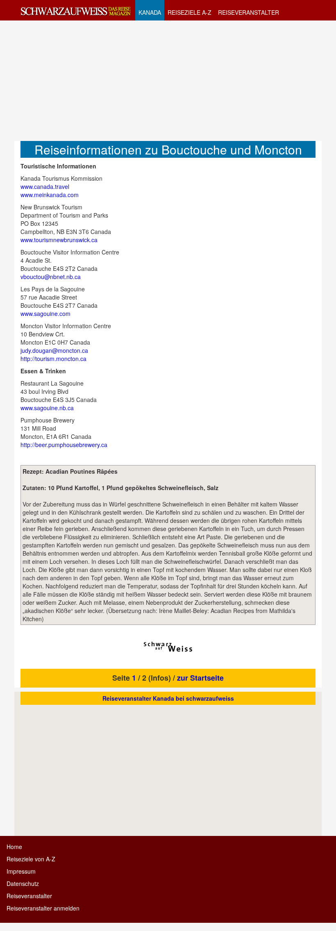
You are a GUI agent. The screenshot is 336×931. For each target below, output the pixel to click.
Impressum (21, 871)
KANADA (149, 12)
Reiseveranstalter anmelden (43, 908)
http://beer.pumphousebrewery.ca (63, 445)
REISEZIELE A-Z (189, 12)
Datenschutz (23, 883)
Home (14, 846)
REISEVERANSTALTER (248, 12)
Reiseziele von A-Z (31, 859)
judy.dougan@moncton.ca (54, 350)
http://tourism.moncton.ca (53, 358)
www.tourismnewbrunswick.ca (59, 240)
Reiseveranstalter (29, 896)
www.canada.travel (44, 186)
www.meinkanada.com (49, 195)
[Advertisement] (168, 80)
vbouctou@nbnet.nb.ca (50, 276)
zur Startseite (200, 677)
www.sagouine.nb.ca (47, 408)
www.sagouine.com (45, 313)
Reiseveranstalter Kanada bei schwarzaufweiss (168, 698)
